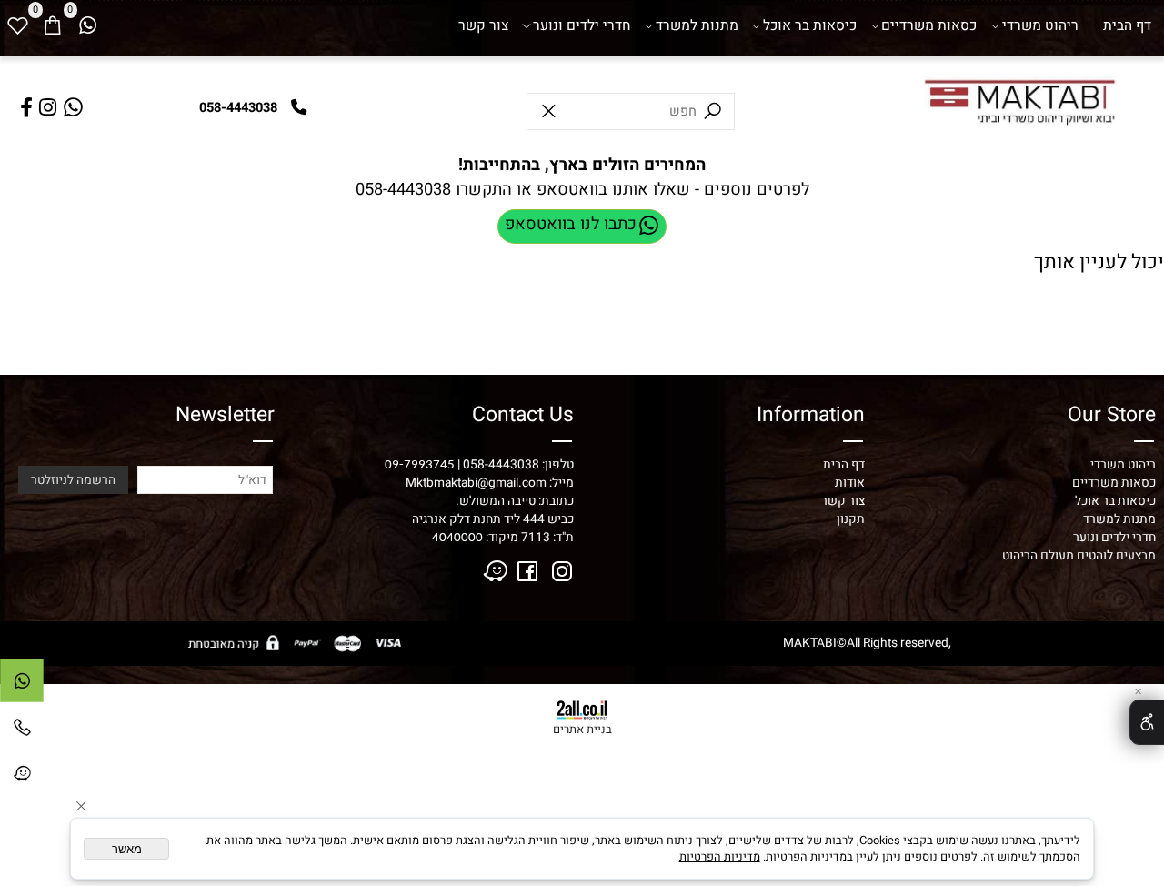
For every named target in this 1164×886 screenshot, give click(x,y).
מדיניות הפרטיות (719, 857)
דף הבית (1127, 25)
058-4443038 (403, 189)
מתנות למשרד (697, 25)
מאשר (127, 849)
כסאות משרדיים (929, 25)
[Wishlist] (17, 26)
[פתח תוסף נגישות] (1146, 722)
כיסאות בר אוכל (810, 25)
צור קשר (483, 25)
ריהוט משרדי (1040, 25)
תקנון (851, 519)
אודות (850, 483)
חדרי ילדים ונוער (581, 25)
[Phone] (22, 731)
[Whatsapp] (87, 26)
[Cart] (52, 26)
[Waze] (22, 778)
